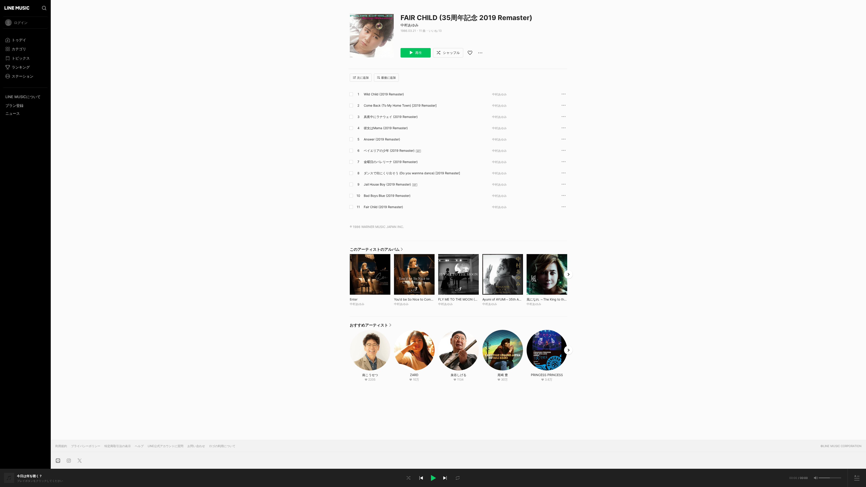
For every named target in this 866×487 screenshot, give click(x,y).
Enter (363, 299)
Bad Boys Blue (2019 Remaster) (387, 196)
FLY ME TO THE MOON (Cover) (458, 299)
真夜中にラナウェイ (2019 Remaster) (391, 117)
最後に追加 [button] (388, 77)
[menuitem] (25, 40)
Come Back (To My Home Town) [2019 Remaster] (400, 105)
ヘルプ (139, 446)
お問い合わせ (196, 446)
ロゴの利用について (222, 446)
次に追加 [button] (363, 77)
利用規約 (61, 446)
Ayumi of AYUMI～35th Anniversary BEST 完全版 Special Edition (502, 299)
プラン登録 (14, 105)
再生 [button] (418, 53)
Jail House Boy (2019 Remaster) (387, 184)
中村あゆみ (410, 25)
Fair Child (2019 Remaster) (383, 207)
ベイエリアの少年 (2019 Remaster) (389, 150)
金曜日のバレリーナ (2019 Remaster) (391, 162)
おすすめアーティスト (370, 326)
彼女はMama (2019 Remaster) (386, 128)
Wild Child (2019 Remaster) (384, 94)
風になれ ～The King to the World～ (547, 299)
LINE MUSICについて (23, 96)
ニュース (12, 113)
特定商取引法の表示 (117, 446)
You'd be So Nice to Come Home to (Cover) (414, 299)
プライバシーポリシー (85, 446)
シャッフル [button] (451, 53)
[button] (433, 478)
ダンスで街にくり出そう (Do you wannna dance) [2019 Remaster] (412, 173)
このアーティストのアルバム (376, 250)
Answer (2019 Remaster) (382, 139)
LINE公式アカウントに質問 (165, 446)
